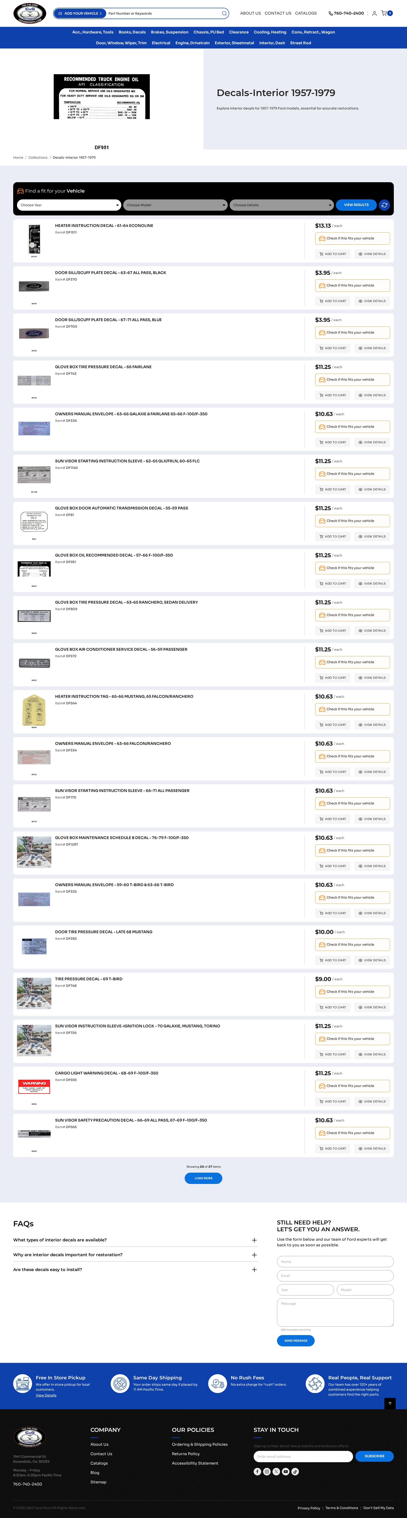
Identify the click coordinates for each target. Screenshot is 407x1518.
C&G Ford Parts (38, 1508)
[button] (80, 13)
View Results (356, 205)
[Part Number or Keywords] (224, 13)
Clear (384, 205)
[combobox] (167, 13)
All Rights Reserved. (69, 1508)
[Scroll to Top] (390, 1403)
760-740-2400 (349, 13)
